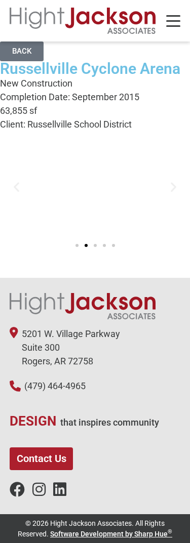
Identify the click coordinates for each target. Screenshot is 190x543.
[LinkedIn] (59, 489)
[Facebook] (17, 489)
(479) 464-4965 (55, 386)
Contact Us (41, 458)
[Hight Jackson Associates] (83, 21)
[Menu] (173, 21)
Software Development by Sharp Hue (111, 534)
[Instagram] (39, 489)
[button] (16, 187)
